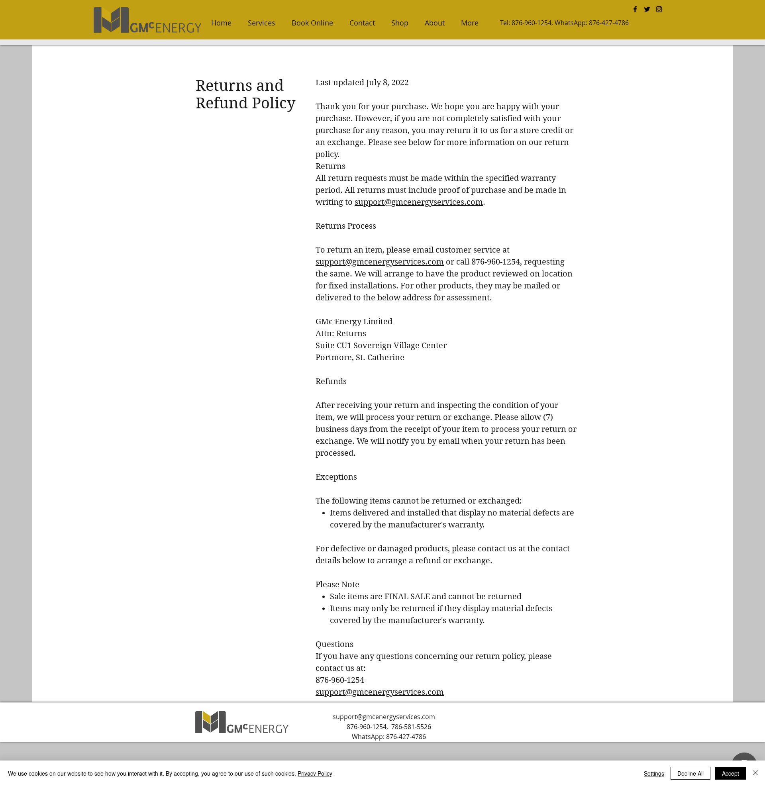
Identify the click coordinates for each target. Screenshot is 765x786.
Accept (730, 773)
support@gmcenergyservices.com (419, 202)
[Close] (755, 773)
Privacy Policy (315, 773)
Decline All (690, 773)
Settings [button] (654, 773)
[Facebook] (635, 9)
